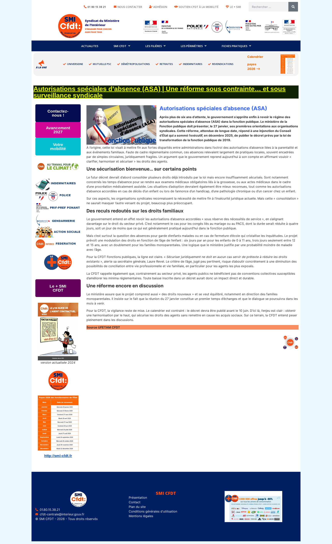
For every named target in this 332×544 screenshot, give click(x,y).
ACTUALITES (89, 46)
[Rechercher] (293, 7)
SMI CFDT (120, 46)
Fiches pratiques (234, 46)
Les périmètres (192, 46)
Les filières (153, 46)
